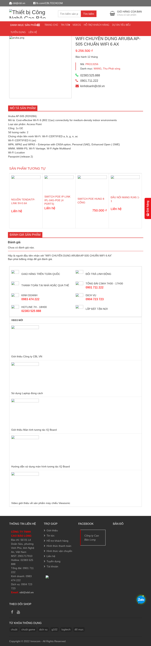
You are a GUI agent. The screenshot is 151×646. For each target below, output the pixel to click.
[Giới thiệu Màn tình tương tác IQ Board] (75, 412)
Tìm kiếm (88, 13)
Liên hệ (33, 32)
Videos (77, 24)
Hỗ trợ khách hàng (96, 24)
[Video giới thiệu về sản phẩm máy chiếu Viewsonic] (75, 486)
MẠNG (97, 68)
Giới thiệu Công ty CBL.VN (26, 356)
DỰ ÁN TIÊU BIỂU (121, 24)
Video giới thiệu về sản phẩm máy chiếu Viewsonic (40, 503)
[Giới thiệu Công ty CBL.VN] (75, 339)
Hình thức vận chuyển (59, 551)
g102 (54, 629)
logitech (66, 629)
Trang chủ (51, 24)
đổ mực (79, 629)
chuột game (28, 629)
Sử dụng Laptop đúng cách (27, 393)
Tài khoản (52, 566)
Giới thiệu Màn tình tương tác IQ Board (34, 429)
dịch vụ (43, 629)
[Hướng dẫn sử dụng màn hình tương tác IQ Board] (75, 449)
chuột (14, 629)
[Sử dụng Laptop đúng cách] (75, 376)
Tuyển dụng (18, 32)
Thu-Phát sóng (111, 68)
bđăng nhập (26, 259)
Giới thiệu (52, 530)
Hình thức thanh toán (59, 545)
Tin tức (65, 24)
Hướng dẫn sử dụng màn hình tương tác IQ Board (40, 466)
